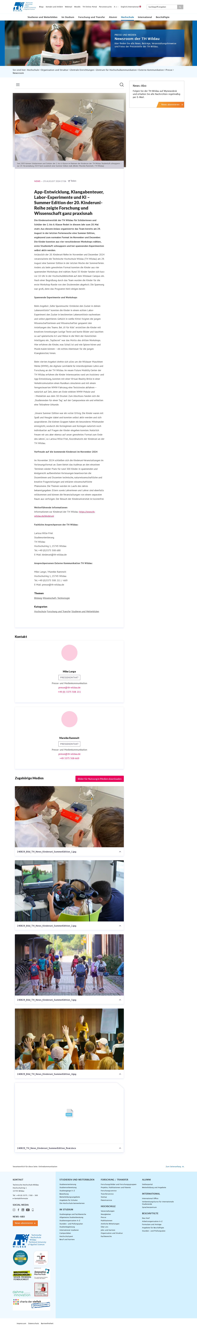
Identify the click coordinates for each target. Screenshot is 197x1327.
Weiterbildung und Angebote (154, 1187)
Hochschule (127, 17)
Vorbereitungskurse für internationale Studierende (158, 1203)
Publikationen (106, 1221)
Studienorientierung (68, 1184)
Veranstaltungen (107, 1211)
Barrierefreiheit (47, 1323)
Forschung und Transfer (91, 17)
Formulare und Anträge (151, 1224)
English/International (130, 7)
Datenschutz (33, 1323)
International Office (150, 1198)
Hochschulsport (66, 1236)
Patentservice (106, 1200)
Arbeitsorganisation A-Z (152, 1221)
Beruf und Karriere (67, 1239)
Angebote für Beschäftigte (153, 1228)
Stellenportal (147, 1184)
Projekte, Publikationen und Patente (116, 1187)
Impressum (21, 1323)
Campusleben (65, 1233)
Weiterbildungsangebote (70, 1197)
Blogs (41, 7)
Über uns (104, 1227)
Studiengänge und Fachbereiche (73, 1214)
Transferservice (107, 1194)
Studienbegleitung (67, 1227)
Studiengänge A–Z (67, 1191)
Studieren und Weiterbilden (42, 17)
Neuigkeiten (106, 1214)
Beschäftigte (162, 17)
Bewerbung (64, 1194)
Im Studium (68, 17)
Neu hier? (146, 1218)
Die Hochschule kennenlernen (72, 1203)
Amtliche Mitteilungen (110, 1224)
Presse (103, 1217)
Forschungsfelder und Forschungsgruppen (118, 1184)
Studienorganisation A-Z (70, 1221)
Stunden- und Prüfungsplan (71, 1224)
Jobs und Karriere (108, 1230)
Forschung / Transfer (114, 1180)
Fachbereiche (106, 1236)
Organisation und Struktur (112, 1233)
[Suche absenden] (180, 7)
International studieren (69, 1230)
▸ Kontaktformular (20, 1198)
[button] (43, 17)
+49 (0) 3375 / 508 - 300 (27, 1195)
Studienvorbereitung (68, 1187)
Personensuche (105, 7)
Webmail (68, 7)
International (145, 17)
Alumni (113, 17)
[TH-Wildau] (24, 10)
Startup (104, 1197)
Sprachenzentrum (149, 1207)
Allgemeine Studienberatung (71, 1217)
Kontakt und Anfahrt (54, 7)
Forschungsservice (108, 1191)
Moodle (77, 7)
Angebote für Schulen (69, 1200)
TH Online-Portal (90, 7)
